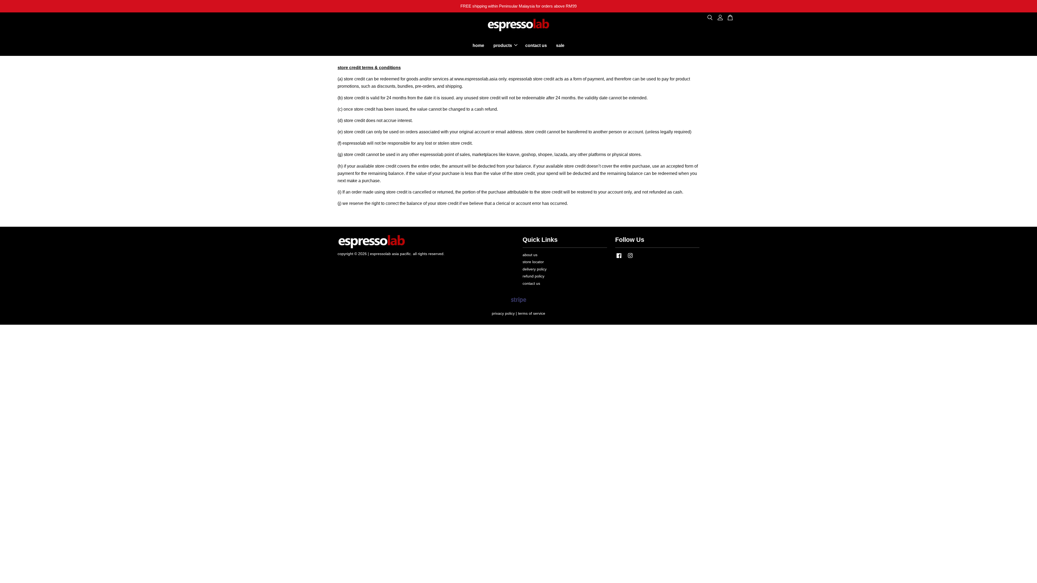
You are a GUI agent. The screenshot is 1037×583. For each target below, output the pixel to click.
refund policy (533, 276)
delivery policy (535, 269)
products (502, 45)
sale (560, 45)
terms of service (531, 313)
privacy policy (503, 313)
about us (530, 255)
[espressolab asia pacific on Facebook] (619, 258)
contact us (536, 45)
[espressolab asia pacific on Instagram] (630, 258)
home (478, 45)
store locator (533, 262)
